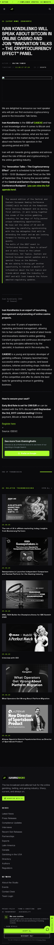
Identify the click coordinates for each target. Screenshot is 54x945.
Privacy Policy (8, 909)
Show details (11, 926)
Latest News (8, 813)
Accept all (27, 931)
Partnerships (8, 836)
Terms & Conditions (26, 909)
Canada (5, 850)
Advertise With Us (14, 798)
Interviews (7, 827)
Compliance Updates (12, 823)
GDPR (39, 909)
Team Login (7, 896)
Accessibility (25, 912)
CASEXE (38, 122)
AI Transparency (9, 912)
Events (5, 887)
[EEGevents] (26, 21)
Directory (6, 859)
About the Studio (10, 882)
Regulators (7, 868)
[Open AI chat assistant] (47, 929)
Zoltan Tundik (19, 63)
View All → (47, 488)
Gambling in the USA (12, 854)
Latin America (8, 845)
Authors (6, 863)
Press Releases (9, 818)
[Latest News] (12, 21)
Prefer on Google (28, 453)
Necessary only (27, 936)
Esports (5, 841)
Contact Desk (8, 891)
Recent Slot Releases (12, 832)
